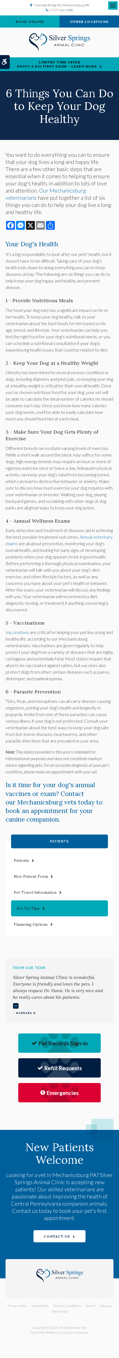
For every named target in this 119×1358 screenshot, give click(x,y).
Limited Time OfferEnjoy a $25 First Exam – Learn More (57, 64)
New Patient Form (31, 876)
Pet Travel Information (35, 892)
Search (90, 1306)
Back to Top (60, 1311)
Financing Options (31, 924)
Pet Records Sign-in (63, 1043)
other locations (89, 22)
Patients (21, 860)
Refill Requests (63, 1068)
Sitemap (105, 1306)
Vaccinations (17, 632)
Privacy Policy (17, 1306)
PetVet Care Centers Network (67, 1332)
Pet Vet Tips (28, 908)
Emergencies (62, 1092)
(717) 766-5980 (61, 10)
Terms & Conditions (67, 1306)
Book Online (30, 22)
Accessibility (40, 1306)
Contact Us (57, 1236)
